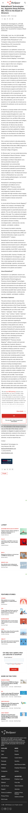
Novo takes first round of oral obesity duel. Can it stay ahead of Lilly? (10, 641)
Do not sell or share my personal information (14, 421)
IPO (2, 691)
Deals (2, 552)
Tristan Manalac (4, 644)
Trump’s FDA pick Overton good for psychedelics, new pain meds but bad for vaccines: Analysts (9, 612)
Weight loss (4, 562)
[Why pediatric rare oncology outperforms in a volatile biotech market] (23, 601)
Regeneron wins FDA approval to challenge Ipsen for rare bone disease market (10, 705)
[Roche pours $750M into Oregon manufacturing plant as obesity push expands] (23, 681)
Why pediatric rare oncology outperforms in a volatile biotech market (9, 601)
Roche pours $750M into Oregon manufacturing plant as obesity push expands (10, 683)
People (4, 473)
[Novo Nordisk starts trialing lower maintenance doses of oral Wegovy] (23, 565)
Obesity (3, 639)
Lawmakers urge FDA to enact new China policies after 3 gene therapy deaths (9, 542)
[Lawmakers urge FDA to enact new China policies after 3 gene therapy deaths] (23, 542)
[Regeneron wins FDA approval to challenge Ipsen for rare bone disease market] (23, 703)
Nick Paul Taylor (4, 567)
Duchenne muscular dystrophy (10, 528)
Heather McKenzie (5, 534)
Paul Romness (4, 604)
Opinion (3, 598)
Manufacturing (5, 680)
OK (14, 415)
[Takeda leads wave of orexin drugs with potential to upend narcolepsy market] (23, 621)
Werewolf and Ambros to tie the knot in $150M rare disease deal (10, 555)
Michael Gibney (4, 557)
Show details (20, 411)
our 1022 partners (11, 391)
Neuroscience (5, 619)
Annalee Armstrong (5, 634)
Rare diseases (5, 701)
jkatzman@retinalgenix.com (8, 448)
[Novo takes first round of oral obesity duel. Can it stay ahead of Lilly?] (23, 642)
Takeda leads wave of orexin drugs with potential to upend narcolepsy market (9, 622)
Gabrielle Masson (4, 545)
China (2, 629)
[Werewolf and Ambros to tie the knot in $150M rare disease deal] (23, 555)
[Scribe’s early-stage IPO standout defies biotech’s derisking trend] (23, 693)
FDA (2, 608)
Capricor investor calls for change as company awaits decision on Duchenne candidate (10, 532)
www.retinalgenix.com (7, 453)
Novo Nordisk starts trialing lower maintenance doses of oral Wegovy (9, 565)
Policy (3, 539)
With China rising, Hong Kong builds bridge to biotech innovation (10, 632)
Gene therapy (5, 712)
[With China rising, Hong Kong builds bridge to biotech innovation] (23, 632)
